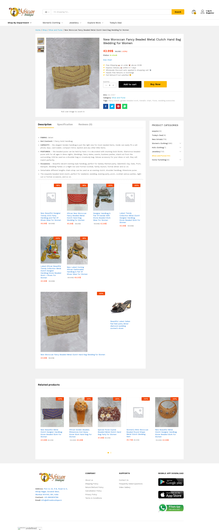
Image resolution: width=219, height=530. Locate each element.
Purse (154, 101)
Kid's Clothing (158, 147)
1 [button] (108, 452)
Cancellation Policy (93, 491)
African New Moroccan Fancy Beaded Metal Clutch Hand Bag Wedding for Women (76, 216)
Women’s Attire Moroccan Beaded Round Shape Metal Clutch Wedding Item (137, 433)
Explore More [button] (94, 23)
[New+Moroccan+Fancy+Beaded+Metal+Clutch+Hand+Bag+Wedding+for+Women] (112, 106)
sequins (155, 131)
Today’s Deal (116, 23)
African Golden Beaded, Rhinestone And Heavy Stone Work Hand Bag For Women (80, 433)
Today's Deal (157, 135)
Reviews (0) (85, 124)
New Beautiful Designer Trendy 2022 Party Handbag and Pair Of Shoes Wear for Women (51, 216)
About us (89, 480)
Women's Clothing (159, 143)
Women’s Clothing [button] (51, 23)
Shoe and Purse (118, 98)
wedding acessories (166, 101)
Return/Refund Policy (94, 487)
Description (44, 124)
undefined (31, 528)
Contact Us (124, 480)
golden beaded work (129, 101)
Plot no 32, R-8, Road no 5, (56, 489)
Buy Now (155, 84)
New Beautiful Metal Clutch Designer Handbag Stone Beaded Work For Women (51, 433)
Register (210, 13)
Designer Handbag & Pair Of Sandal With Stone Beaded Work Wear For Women (101, 216)
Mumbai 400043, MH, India (46, 494)
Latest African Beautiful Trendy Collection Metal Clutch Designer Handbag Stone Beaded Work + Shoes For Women (51, 272)
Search (178, 12)
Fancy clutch (113, 101)
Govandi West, (53, 492)
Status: (106, 55)
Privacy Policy (91, 494)
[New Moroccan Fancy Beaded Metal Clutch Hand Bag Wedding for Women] (105, 106)
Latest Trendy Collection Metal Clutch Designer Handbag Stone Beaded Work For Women (130, 217)
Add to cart (130, 84)
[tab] (46, 125)
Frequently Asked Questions (131, 484)
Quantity (106, 81)
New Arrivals (157, 139)
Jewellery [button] (74, 23)
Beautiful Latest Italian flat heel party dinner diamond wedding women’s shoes (120, 324)
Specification (65, 124)
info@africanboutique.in (51, 500)
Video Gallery (124, 487)
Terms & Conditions (93, 498)
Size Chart (107, 60)
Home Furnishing (159, 160)
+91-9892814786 (51, 497)
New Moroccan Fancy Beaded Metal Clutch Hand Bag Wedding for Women (73, 355)
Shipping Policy (91, 484)
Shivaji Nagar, (41, 492)
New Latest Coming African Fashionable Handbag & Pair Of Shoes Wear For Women (77, 270)
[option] (52, 421)
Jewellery (156, 152)
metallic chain (145, 101)
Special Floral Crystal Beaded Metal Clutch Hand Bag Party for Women (109, 432)
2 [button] (110, 452)
